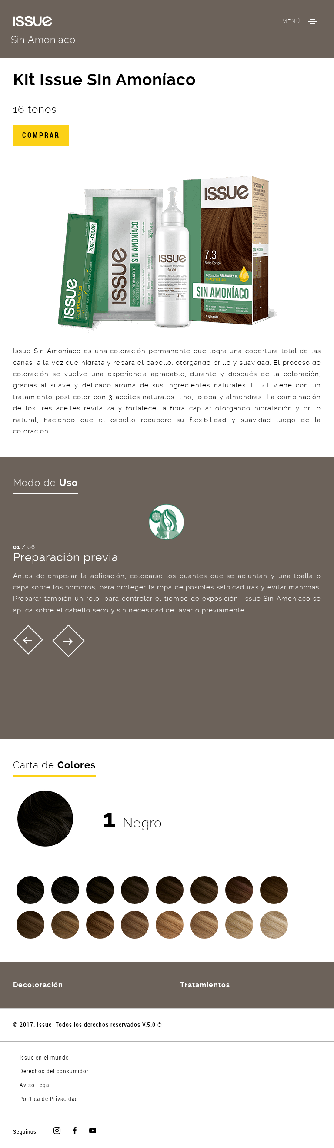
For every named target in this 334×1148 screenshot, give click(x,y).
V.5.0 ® (152, 1024)
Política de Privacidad (49, 1099)
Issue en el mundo (44, 1057)
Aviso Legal (35, 1085)
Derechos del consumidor (54, 1071)
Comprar (41, 135)
